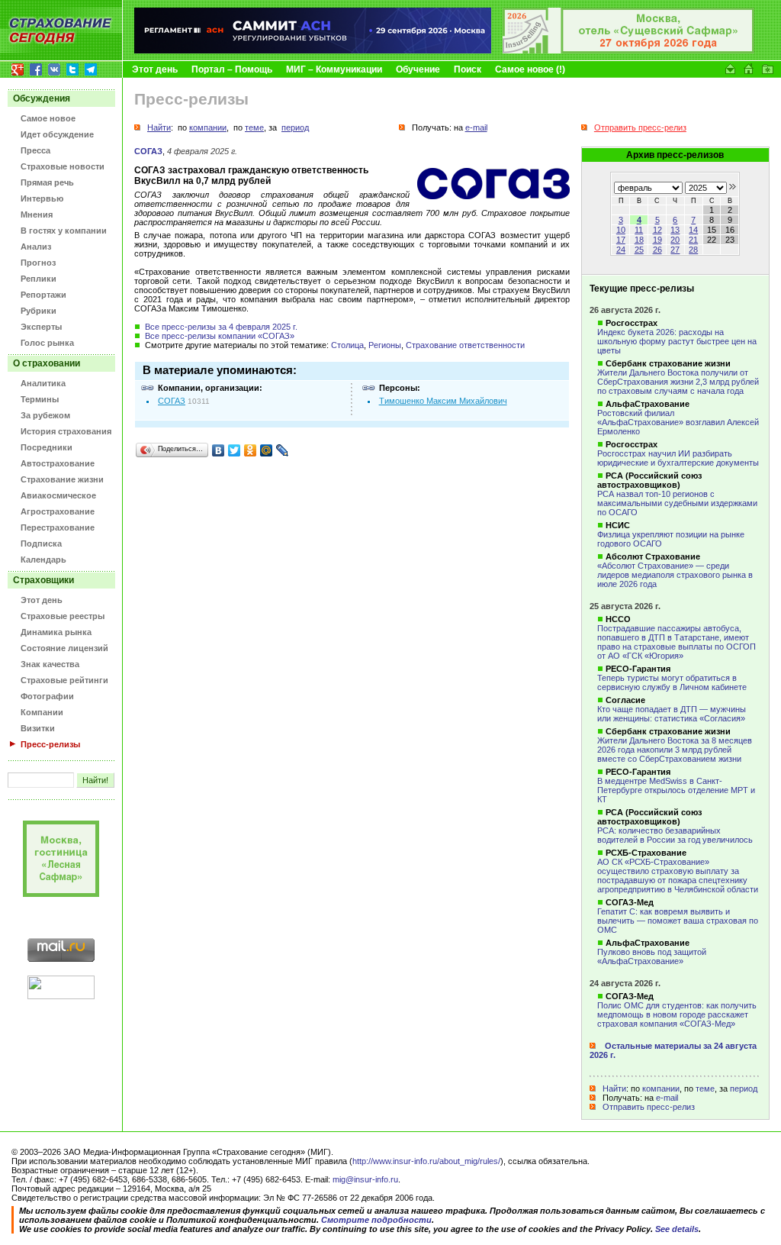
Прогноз (38, 262)
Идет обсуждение (57, 134)
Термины (40, 399)
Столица (347, 345)
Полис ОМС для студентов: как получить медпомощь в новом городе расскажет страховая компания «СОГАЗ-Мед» (677, 1014)
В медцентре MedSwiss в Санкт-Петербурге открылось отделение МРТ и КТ (676, 790)
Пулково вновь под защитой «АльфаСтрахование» (651, 956)
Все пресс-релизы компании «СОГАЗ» (219, 335)
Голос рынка (47, 342)
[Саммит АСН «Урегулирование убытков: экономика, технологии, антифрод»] (312, 50)
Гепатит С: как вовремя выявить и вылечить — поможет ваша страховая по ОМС (677, 920)
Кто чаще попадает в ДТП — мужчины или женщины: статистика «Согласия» (671, 714)
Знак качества (50, 664)
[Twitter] (235, 450)
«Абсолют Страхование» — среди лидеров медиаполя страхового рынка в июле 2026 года (675, 575)
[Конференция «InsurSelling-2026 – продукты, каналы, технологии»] (628, 50)
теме (705, 1088)
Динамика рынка (56, 632)
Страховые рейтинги (64, 680)
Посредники (46, 447)
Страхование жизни (62, 479)
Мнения (37, 214)
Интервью (42, 198)
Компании (42, 712)
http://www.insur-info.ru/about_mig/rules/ (426, 1161)
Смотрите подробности (376, 1219)
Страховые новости (62, 166)
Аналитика (43, 383)
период (743, 1088)
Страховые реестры (62, 616)
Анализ (36, 246)
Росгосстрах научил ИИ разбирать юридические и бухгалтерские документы (678, 458)
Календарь (43, 559)
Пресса (35, 150)
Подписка (41, 543)
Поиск (467, 69)
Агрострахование (58, 511)
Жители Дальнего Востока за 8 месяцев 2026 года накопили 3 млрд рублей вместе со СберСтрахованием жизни (674, 749)
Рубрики (38, 310)
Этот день (155, 69)
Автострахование (58, 463)
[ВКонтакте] (219, 450)
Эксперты (41, 326)
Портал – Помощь (231, 69)
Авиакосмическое (58, 495)
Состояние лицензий (64, 648)
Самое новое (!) (530, 69)
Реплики (38, 278)
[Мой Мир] (267, 450)
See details (677, 1229)
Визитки (38, 728)
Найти (614, 1088)
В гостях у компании (64, 230)
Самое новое (48, 118)
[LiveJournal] (283, 450)
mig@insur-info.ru (365, 1179)
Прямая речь (47, 182)
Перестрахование (58, 527)
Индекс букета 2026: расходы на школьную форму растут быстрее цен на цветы (677, 341)
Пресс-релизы (50, 744)
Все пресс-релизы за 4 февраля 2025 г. (221, 326)
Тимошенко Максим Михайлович (443, 400)
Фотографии (47, 696)
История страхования (66, 431)
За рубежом (45, 415)
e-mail (667, 1097)
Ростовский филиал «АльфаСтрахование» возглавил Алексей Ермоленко (678, 422)
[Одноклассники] (251, 450)
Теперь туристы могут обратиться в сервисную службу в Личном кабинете (672, 682)
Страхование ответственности (465, 345)
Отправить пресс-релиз (649, 1106)
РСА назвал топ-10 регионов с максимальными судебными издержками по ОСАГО (677, 503)
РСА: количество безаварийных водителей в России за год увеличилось (675, 835)
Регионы (384, 345)
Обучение (418, 69)
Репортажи (43, 294)
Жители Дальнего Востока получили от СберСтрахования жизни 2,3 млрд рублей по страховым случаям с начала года (678, 381)
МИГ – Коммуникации (334, 69)
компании (661, 1088)
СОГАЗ (148, 151)
